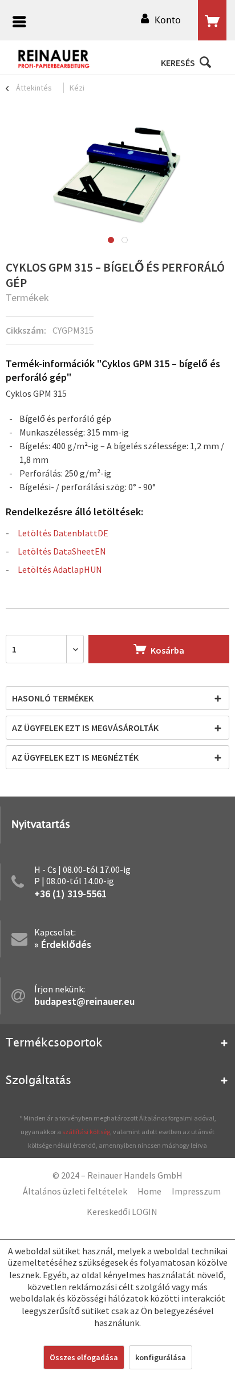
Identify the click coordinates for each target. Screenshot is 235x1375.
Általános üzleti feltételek (75, 1191)
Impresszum (196, 1191)
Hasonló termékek (53, 698)
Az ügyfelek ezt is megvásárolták (85, 727)
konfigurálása (160, 1357)
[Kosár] (212, 20)
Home (149, 1191)
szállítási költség (86, 1131)
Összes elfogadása (84, 1357)
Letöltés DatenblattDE (63, 533)
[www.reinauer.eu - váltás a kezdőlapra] (54, 59)
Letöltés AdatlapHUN (60, 569)
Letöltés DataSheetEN (62, 551)
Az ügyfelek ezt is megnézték (75, 757)
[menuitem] (16, 23)
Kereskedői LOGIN (122, 1211)
